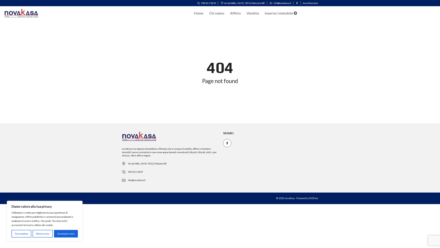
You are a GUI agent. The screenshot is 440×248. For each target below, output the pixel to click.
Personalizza (21, 233)
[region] (44, 221)
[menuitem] (198, 13)
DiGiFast (313, 198)
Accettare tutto (66, 233)
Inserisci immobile (279, 13)
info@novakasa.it (282, 3)
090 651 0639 (208, 3)
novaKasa (127, 148)
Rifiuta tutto (42, 233)
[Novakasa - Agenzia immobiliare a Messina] (21, 13)
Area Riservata (310, 3)
